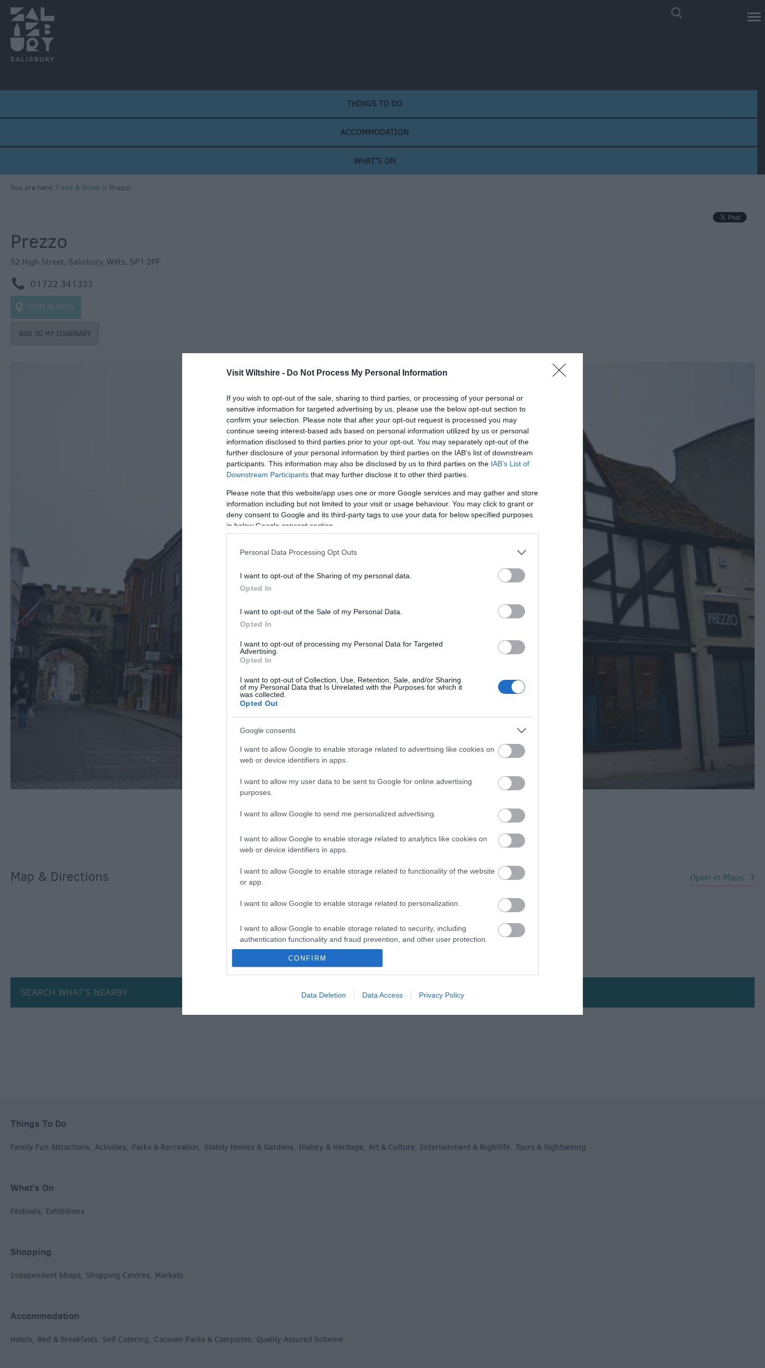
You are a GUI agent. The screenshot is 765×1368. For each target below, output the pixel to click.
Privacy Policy (441, 995)
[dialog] (382, 684)
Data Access (382, 995)
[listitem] (382, 552)
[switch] (511, 575)
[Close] (562, 373)
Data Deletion (323, 995)
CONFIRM (307, 958)
